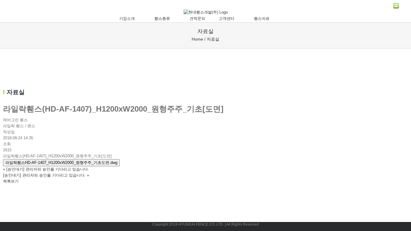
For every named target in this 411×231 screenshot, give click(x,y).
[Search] (290, 19)
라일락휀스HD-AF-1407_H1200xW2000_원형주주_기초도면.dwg (61, 162)
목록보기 (11, 181)
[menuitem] (130, 19)
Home (197, 39)
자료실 (213, 39)
